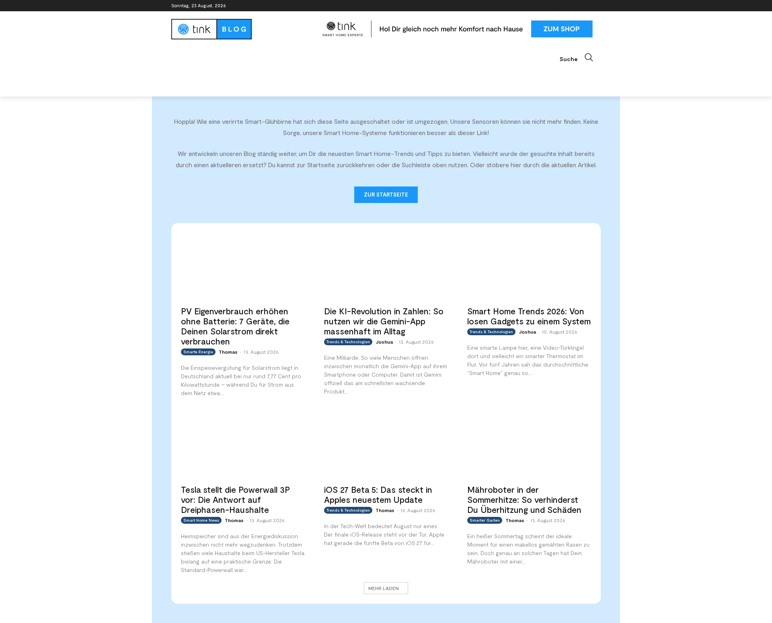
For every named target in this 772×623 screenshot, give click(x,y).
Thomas (228, 352)
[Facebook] (551, 5)
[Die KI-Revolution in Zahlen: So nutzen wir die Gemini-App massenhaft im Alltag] (386, 267)
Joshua (384, 341)
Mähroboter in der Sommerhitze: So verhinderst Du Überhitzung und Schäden (524, 499)
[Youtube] (596, 5)
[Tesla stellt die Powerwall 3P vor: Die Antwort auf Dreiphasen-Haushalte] (243, 445)
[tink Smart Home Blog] (242, 29)
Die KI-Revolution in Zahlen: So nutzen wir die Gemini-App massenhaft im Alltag (383, 321)
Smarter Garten (485, 520)
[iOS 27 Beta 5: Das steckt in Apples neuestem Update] (386, 445)
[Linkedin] (574, 5)
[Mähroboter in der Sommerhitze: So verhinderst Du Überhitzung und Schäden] (529, 445)
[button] (580, 57)
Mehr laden (383, 588)
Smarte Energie (198, 351)
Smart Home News (201, 520)
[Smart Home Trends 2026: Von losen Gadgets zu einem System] (529, 267)
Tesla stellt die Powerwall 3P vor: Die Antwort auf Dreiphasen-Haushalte (235, 499)
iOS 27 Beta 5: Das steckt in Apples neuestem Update (378, 494)
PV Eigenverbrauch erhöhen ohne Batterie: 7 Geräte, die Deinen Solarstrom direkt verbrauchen (235, 326)
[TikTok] (584, 5)
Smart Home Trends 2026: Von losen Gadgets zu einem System (529, 316)
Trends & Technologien (348, 341)
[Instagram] (562, 5)
